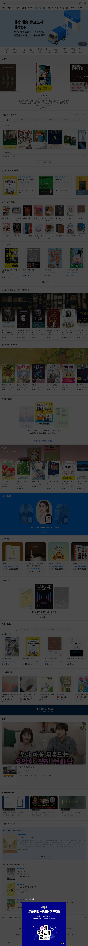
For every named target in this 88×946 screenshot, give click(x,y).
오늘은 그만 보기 (28, 899)
